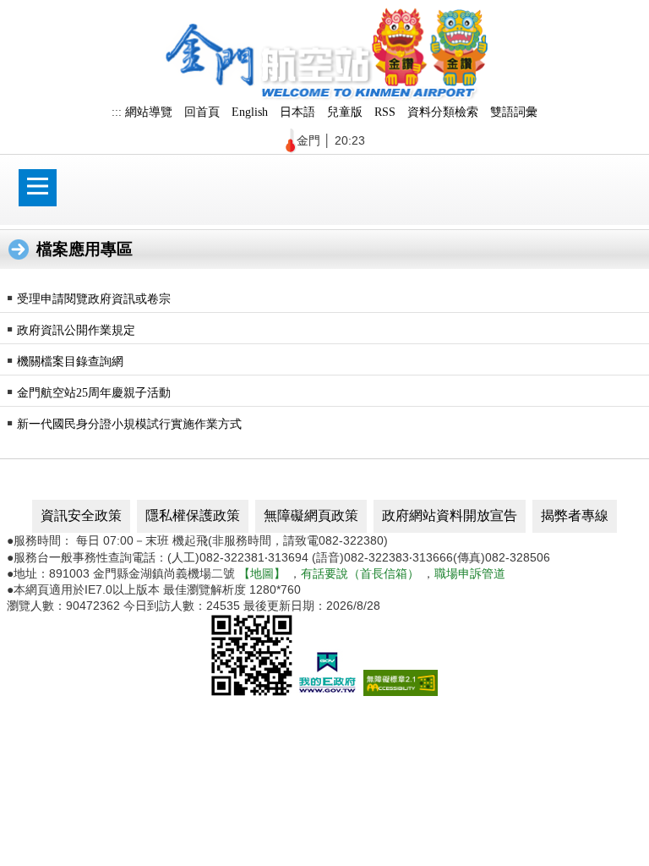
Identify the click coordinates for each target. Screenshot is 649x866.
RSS (384, 111)
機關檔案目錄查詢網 (70, 361)
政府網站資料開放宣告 (449, 515)
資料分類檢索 (442, 111)
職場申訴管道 (469, 573)
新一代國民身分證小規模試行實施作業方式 (129, 423)
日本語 (297, 111)
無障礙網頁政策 (311, 515)
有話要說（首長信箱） (360, 573)
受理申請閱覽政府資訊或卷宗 (94, 298)
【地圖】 (262, 573)
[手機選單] (38, 187)
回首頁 (202, 111)
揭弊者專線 (574, 515)
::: (117, 111)
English (250, 111)
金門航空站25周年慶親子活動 (94, 392)
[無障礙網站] (400, 692)
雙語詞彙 (513, 111)
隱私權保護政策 (192, 515)
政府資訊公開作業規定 (76, 330)
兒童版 (345, 111)
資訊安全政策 (81, 515)
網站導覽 (148, 111)
